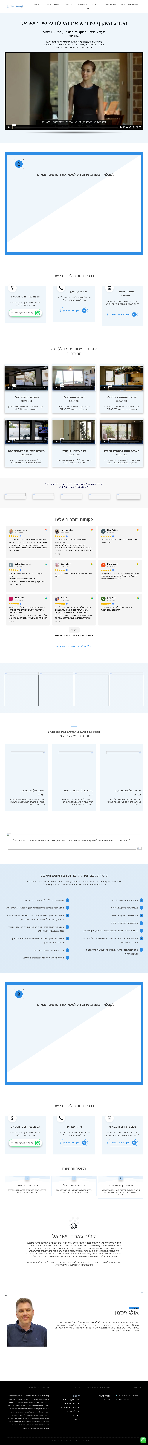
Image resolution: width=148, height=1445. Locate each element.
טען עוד (74, 630)
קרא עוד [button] (57, 554)
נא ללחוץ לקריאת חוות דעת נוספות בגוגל (74, 646)
